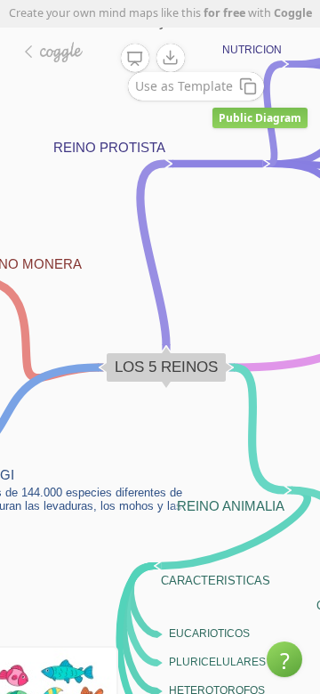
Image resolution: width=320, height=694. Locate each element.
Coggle (293, 12)
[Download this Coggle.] (170, 58)
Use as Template (184, 85)
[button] (284, 659)
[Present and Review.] (135, 58)
